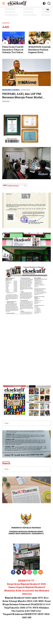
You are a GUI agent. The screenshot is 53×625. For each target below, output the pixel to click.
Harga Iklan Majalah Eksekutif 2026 (26, 584)
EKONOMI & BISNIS (11, 90)
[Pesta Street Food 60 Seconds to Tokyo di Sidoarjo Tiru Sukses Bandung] (13, 38)
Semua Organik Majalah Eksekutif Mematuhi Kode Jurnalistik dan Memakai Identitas (26, 590)
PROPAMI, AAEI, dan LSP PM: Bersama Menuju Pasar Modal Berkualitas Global (22, 97)
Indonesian (13, 185)
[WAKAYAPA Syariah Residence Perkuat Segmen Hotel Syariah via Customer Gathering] (39, 38)
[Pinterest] (24, 572)
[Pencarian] (49, 3)
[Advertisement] (26, 345)
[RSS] (40, 572)
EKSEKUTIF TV (26, 580)
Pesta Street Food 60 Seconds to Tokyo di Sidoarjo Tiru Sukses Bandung (13, 50)
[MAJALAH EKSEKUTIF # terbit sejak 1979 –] (17, 3)
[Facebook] (13, 572)
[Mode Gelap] (44, 3)
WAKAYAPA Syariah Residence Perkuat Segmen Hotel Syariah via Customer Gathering (39, 50)
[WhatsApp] (35, 572)
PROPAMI (5, 101)
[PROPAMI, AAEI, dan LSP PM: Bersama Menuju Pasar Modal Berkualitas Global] (26, 72)
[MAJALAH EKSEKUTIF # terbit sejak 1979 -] (26, 556)
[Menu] (4, 3)
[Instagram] (29, 572)
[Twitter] (18, 572)
